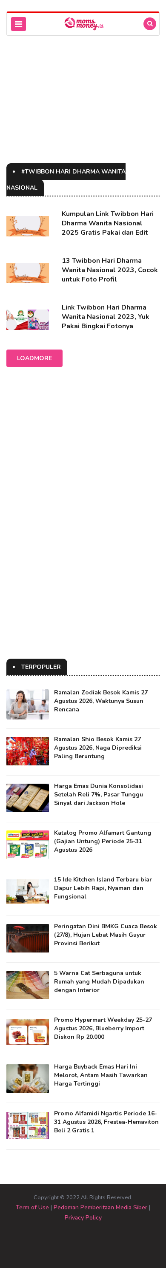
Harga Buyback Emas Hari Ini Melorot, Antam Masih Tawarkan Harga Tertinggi (101, 1075)
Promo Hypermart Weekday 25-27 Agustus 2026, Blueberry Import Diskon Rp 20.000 (103, 1028)
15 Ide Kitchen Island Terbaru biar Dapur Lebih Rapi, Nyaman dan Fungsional (103, 888)
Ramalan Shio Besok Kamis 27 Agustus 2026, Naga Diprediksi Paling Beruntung (98, 747)
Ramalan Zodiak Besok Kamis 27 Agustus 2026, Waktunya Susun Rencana (101, 701)
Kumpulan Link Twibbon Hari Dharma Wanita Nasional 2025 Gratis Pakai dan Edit (108, 223)
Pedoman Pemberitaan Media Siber (100, 1207)
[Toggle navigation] (18, 24)
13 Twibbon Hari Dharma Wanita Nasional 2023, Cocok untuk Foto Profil (110, 270)
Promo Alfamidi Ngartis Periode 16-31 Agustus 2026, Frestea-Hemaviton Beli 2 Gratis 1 (106, 1121)
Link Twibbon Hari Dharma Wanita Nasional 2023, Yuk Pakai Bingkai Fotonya (105, 317)
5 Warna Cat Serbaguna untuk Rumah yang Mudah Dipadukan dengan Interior (99, 981)
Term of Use (32, 1207)
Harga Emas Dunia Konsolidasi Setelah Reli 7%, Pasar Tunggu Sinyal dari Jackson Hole (98, 794)
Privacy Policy (83, 1218)
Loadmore (34, 358)
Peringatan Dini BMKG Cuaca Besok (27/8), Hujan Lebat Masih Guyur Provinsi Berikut (105, 934)
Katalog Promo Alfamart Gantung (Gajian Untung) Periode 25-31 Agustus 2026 (102, 841)
